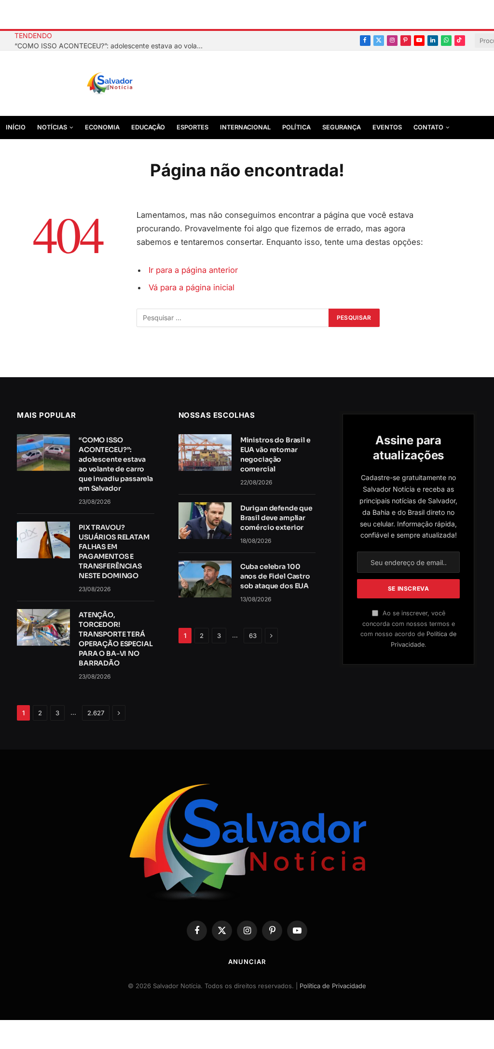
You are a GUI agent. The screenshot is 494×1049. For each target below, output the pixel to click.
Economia (102, 127)
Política (296, 127)
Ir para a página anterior (193, 270)
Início (16, 127)
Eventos (387, 127)
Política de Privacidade (333, 986)
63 (253, 635)
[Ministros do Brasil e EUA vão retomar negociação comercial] (205, 452)
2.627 (95, 713)
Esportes (192, 127)
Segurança (341, 127)
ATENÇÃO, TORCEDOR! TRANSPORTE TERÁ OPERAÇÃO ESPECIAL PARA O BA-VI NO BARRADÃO (116, 638)
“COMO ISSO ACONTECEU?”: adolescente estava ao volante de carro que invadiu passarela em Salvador (110, 46)
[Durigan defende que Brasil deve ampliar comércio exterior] (205, 520)
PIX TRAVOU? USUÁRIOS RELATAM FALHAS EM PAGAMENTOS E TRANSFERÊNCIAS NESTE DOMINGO (114, 551)
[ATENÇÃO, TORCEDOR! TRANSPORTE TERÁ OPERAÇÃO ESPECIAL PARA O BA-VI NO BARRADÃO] (43, 627)
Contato (428, 127)
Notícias (52, 127)
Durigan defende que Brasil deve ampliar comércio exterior (276, 518)
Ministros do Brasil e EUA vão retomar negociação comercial (275, 454)
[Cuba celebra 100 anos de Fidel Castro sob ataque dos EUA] (205, 579)
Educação (148, 127)
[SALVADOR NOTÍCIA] (133, 83)
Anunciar (246, 961)
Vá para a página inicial (191, 287)
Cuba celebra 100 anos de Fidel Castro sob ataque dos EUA (275, 576)
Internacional (245, 127)
